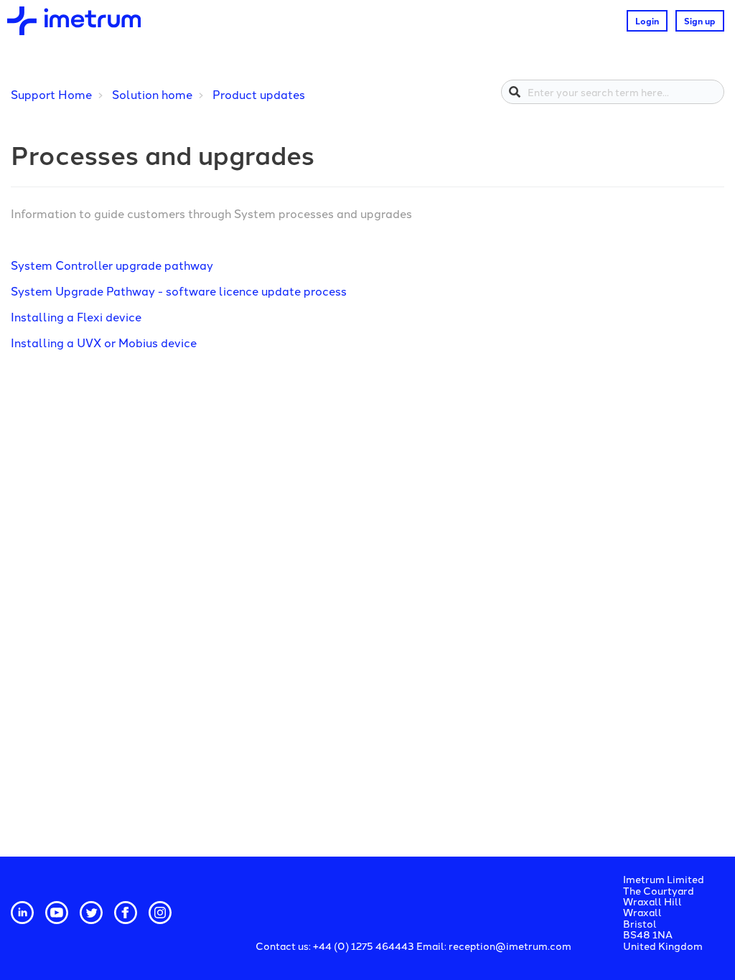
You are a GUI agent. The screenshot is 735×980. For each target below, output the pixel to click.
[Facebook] (125, 912)
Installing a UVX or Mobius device (104, 342)
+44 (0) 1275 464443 (364, 945)
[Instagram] (160, 912)
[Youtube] (56, 912)
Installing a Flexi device (76, 316)
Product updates (258, 94)
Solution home (152, 94)
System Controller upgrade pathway (112, 265)
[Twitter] (91, 912)
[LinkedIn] (22, 912)
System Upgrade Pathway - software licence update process (179, 290)
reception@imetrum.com (510, 945)
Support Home (51, 94)
